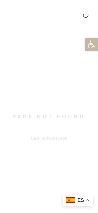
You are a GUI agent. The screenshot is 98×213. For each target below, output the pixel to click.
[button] (91, 44)
